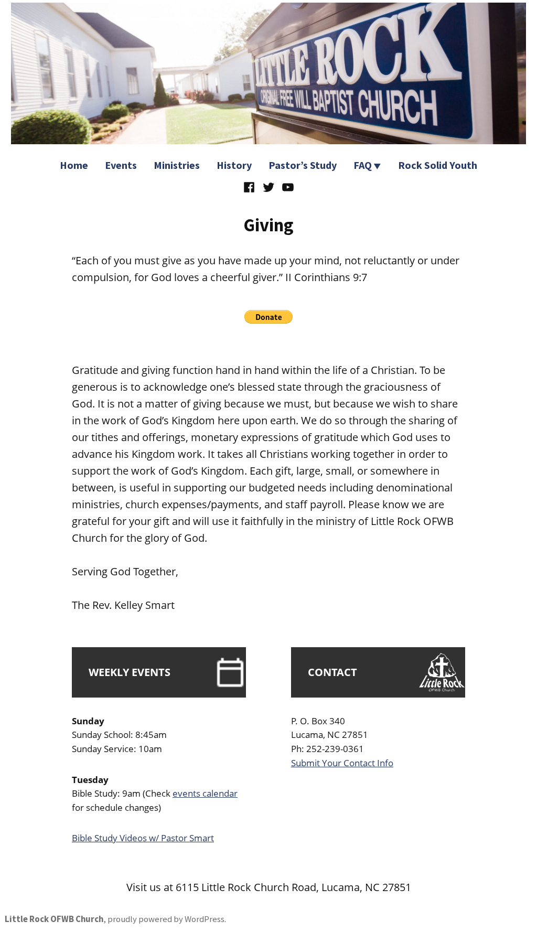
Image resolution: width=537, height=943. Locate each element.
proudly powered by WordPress (166, 919)
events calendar (205, 793)
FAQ (362, 165)
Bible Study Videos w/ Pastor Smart (143, 838)
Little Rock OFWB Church (54, 919)
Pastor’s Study (302, 165)
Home (74, 165)
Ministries (177, 165)
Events (121, 165)
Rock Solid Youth (437, 165)
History (234, 165)
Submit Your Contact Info (342, 763)
